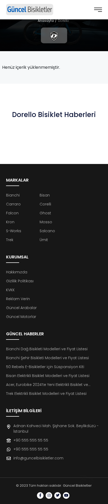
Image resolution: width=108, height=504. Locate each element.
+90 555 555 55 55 (30, 440)
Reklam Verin (18, 298)
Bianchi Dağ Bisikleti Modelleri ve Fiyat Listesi (47, 349)
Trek (9, 239)
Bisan (45, 195)
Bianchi (13, 195)
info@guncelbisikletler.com (38, 458)
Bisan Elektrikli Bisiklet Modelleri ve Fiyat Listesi (47, 375)
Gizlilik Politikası (20, 281)
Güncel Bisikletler (77, 485)
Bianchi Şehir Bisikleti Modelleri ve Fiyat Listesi (47, 357)
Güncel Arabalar (21, 307)
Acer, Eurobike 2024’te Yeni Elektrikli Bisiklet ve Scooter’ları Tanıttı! (47, 385)
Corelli (45, 204)
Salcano (47, 231)
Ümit (44, 239)
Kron (10, 222)
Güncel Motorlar (21, 316)
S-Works (13, 231)
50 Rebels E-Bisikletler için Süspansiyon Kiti (45, 366)
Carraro (13, 204)
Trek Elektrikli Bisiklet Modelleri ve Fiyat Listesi (46, 393)
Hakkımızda (16, 272)
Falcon (12, 213)
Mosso (46, 222)
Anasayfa (46, 20)
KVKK (10, 290)
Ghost (45, 213)
